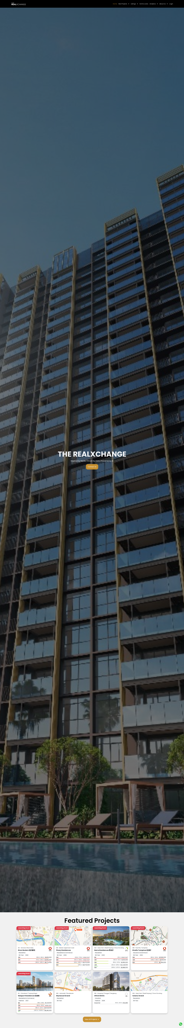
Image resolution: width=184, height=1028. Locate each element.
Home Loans (144, 4)
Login (171, 4)
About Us (162, 4)
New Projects (122, 4)
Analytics (153, 4)
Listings (133, 4)
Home (115, 4)
